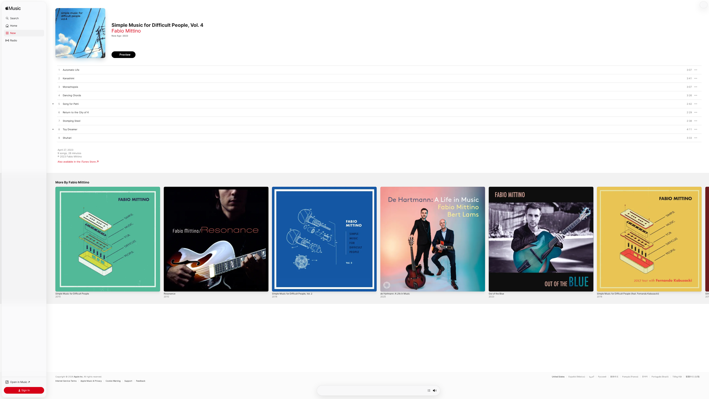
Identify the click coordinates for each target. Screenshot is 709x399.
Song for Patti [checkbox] (71, 103)
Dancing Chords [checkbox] (72, 95)
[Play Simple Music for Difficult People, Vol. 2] (276, 287)
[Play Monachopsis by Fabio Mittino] (59, 87)
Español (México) (576, 377)
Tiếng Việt (677, 377)
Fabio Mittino (126, 31)
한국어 (645, 377)
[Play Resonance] (168, 287)
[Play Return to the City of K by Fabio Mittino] (59, 112)
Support (128, 381)
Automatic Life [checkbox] (71, 69)
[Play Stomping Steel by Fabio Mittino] (59, 121)
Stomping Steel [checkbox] (71, 120)
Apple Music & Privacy (91, 381)
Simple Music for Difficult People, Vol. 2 (294, 188)
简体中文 (614, 377)
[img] (13, 8)
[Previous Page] (51, 239)
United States (558, 377)
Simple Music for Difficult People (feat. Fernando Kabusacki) (631, 188)
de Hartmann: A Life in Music (397, 188)
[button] (24, 18)
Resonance (170, 188)
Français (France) (630, 377)
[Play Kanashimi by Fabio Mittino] (59, 78)
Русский (602, 377)
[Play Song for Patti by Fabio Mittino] (59, 104)
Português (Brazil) (660, 377)
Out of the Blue (497, 188)
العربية (591, 377)
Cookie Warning (113, 381)
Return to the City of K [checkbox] (76, 112)
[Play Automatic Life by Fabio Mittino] (59, 70)
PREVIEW (688, 70)
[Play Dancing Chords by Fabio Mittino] (59, 95)
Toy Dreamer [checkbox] (70, 129)
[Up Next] (429, 390)
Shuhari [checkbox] (67, 137)
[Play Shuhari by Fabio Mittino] (59, 138)
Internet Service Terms (66, 381)
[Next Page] (705, 239)
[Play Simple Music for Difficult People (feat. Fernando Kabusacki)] (601, 287)
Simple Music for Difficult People (74, 188)
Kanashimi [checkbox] (68, 78)
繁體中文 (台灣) (693, 377)
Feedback (140, 381)
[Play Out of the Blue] (493, 287)
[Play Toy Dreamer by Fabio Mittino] (59, 129)
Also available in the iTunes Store (77, 161)
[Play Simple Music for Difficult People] (60, 287)
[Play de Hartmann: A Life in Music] (385, 287)
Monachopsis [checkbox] (70, 86)
